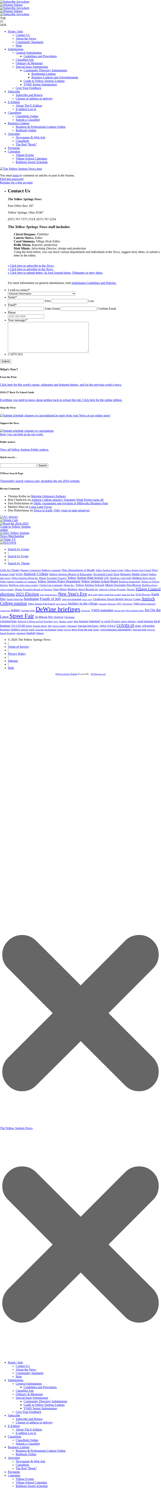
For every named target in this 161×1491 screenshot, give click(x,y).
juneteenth (103, 604)
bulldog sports (19, 629)
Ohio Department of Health (78, 570)
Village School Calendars (31, 158)
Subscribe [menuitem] (14, 1415)
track (31, 629)
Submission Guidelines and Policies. (93, 283)
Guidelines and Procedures (40, 56)
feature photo (40, 626)
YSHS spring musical (144, 603)
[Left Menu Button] (80, 1356)
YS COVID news (21, 625)
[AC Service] (9, 517)
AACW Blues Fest (62, 604)
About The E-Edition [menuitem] (29, 1429)
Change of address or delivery (34, 98)
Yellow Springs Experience (48, 595)
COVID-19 (125, 625)
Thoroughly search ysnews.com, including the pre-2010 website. (40, 481)
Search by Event (18, 556)
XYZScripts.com (98, 674)
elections (7, 594)
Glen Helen (60, 589)
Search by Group (18, 549)
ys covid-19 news (110, 621)
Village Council (148, 589)
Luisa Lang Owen (40, 507)
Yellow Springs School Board (99, 581)
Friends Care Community (51, 585)
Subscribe (14, 91)
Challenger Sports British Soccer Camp (117, 599)
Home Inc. (69, 585)
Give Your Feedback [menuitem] (28, 1412)
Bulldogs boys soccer (144, 578)
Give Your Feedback (28, 88)
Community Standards (29, 42)
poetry (70, 621)
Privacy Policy (17, 653)
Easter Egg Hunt (128, 595)
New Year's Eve (72, 593)
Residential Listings (43, 74)
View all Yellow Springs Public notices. (24, 449)
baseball (30, 633)
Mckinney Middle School (134, 574)
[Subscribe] (8, 542)
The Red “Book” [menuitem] (26, 1468)
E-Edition (14, 102)
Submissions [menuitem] (15, 1380)
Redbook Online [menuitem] (26, 1454)
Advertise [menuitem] (14, 1457)
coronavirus (8, 621)
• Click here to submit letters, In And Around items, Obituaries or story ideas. (55, 272)
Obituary (40, 633)
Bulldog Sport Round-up (83, 589)
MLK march (92, 595)
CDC (106, 578)
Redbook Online (26, 130)
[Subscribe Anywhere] (14, 1)
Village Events (25, 155)
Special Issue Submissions (32, 66)
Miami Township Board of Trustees (33, 589)
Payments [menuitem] (14, 1472)
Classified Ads (25, 59)
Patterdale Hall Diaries (88, 626)
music (138, 625)
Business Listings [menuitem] (18, 1447)
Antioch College (36, 574)
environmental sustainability (116, 629)
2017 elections (124, 603)
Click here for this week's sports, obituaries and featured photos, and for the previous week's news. (61, 384)
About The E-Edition (29, 105)
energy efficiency (129, 621)
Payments (14, 148)
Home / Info (15, 31)
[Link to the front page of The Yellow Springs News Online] (21, 168)
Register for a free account (16, 182)
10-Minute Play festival (49, 617)
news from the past (81, 629)
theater (62, 621)
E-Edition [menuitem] (14, 1426)
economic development (45, 629)
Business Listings (18, 123)
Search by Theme (19, 563)
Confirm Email (107, 308)
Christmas (69, 617)
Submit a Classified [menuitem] (28, 1443)
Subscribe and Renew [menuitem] (29, 1419)
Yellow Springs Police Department (59, 581)
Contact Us (23, 35)
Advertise (14, 134)
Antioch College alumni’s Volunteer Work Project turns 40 (67, 499)
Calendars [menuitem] (14, 1475)
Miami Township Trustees (53, 578)
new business (81, 621)
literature (72, 626)
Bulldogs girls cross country (24, 585)
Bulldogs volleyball (120, 578)
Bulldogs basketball (129, 581)
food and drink (139, 629)
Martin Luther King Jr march (109, 595)
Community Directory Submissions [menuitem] (45, 1401)
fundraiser (31, 599)
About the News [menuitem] (26, 1369)
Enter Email (52, 308)
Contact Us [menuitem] (23, 1366)
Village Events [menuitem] (25, 1479)
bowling (48, 621)
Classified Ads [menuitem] (25, 1390)
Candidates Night (28, 610)
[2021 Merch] (17, 536)
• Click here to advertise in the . (31, 269)
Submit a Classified (28, 119)
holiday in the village (83, 603)
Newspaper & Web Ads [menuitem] (30, 1461)
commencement (5, 611)
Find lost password (11, 179)
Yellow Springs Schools (89, 585)
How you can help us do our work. (21, 434)
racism (60, 629)
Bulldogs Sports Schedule (32, 162)
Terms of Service (18, 646)
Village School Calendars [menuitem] (31, 1482)
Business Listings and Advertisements (54, 77)
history (96, 629)
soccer (67, 629)
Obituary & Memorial (29, 63)
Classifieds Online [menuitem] (27, 1440)
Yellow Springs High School (85, 577)
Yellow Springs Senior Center (109, 570)
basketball (94, 621)
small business (145, 621)
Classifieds (14, 112)
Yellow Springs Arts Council (137, 570)
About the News (26, 38)
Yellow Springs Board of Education (70, 574)
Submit (6, 361)
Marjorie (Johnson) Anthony (48, 496)
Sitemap (13, 660)
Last (91, 301)
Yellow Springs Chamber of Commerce (18, 581)
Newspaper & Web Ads (30, 137)
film (50, 626)
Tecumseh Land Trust (106, 574)
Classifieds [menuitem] (14, 1436)
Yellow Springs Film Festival (41, 604)
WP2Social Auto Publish (66, 674)
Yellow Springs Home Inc (24, 578)
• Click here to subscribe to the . (31, 265)
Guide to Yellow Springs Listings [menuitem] (44, 1404)
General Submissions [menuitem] (29, 1383)
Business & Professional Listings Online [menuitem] (41, 1450)
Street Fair (21, 616)
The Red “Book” (26, 144)
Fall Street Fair (85, 611)
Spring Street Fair (15, 599)
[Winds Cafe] (9, 520)
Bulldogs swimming (51, 570)
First (47, 301)
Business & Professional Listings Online (41, 126)
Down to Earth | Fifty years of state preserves (62, 510)
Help (19, 45)
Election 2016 (119, 610)
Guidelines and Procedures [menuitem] (40, 1387)
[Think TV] (8, 539)
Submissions (15, 49)
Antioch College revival (30, 621)
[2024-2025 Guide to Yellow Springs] (17, 529)
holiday (15, 610)
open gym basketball (71, 599)
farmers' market (87, 599)
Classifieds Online (27, 116)
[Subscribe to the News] (11, 4)
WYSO (19, 574)
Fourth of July (50, 599)
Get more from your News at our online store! (82, 415)
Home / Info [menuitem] (15, 1362)
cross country (59, 626)
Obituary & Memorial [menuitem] (29, 1394)
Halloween (112, 604)
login (16, 175)
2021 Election (27, 594)
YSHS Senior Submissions (40, 84)
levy (56, 621)
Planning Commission (30, 570)
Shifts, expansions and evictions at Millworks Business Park (71, 503)
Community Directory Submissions (45, 70)
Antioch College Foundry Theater (117, 589)
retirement (21, 633)
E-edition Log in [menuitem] (26, 1433)
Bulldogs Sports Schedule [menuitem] (32, 1486)
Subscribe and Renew (29, 95)
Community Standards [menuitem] (29, 1373)
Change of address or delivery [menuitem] (34, 1422)
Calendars (14, 151)
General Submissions (29, 52)
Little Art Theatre (10, 570)
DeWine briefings (58, 609)
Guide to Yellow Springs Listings (44, 81)
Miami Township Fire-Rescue (123, 585)
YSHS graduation (102, 610)
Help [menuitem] (19, 1376)
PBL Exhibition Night (135, 610)
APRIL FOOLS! (107, 625)
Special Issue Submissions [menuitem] (32, 1397)
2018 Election (143, 594)
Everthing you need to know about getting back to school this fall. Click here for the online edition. (61, 400)
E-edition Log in (26, 109)
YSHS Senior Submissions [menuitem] (40, 1408)
